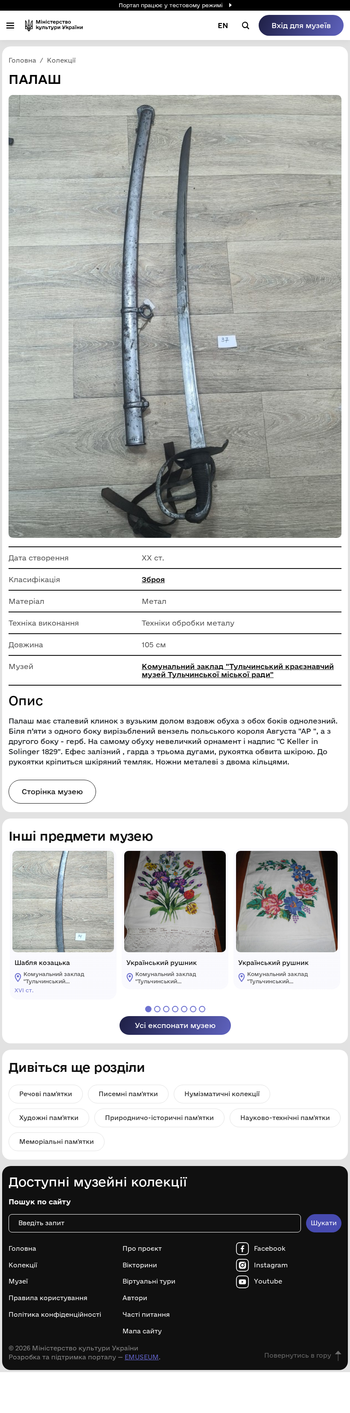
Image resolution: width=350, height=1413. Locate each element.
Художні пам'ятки (49, 1117)
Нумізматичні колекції (222, 1093)
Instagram (271, 1265)
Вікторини (139, 1265)
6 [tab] (193, 1009)
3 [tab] (166, 1009)
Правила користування (48, 1298)
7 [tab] (202, 1009)
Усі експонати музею (175, 1025)
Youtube (268, 1281)
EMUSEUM (142, 1357)
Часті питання (146, 1314)
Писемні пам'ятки (128, 1093)
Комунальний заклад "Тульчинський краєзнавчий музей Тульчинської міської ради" (238, 670)
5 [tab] (184, 1009)
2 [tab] (157, 1009)
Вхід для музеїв (301, 25)
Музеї (18, 1281)
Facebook (270, 1248)
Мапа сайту (142, 1331)
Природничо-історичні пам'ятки (159, 1117)
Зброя (153, 579)
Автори (134, 1298)
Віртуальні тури (148, 1281)
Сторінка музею (52, 791)
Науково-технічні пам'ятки (285, 1117)
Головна (22, 1248)
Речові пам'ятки (45, 1093)
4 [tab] (175, 1009)
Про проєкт (142, 1248)
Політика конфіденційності (55, 1314)
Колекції (23, 1265)
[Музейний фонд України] (54, 25)
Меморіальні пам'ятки (56, 1141)
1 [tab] (148, 1009)
